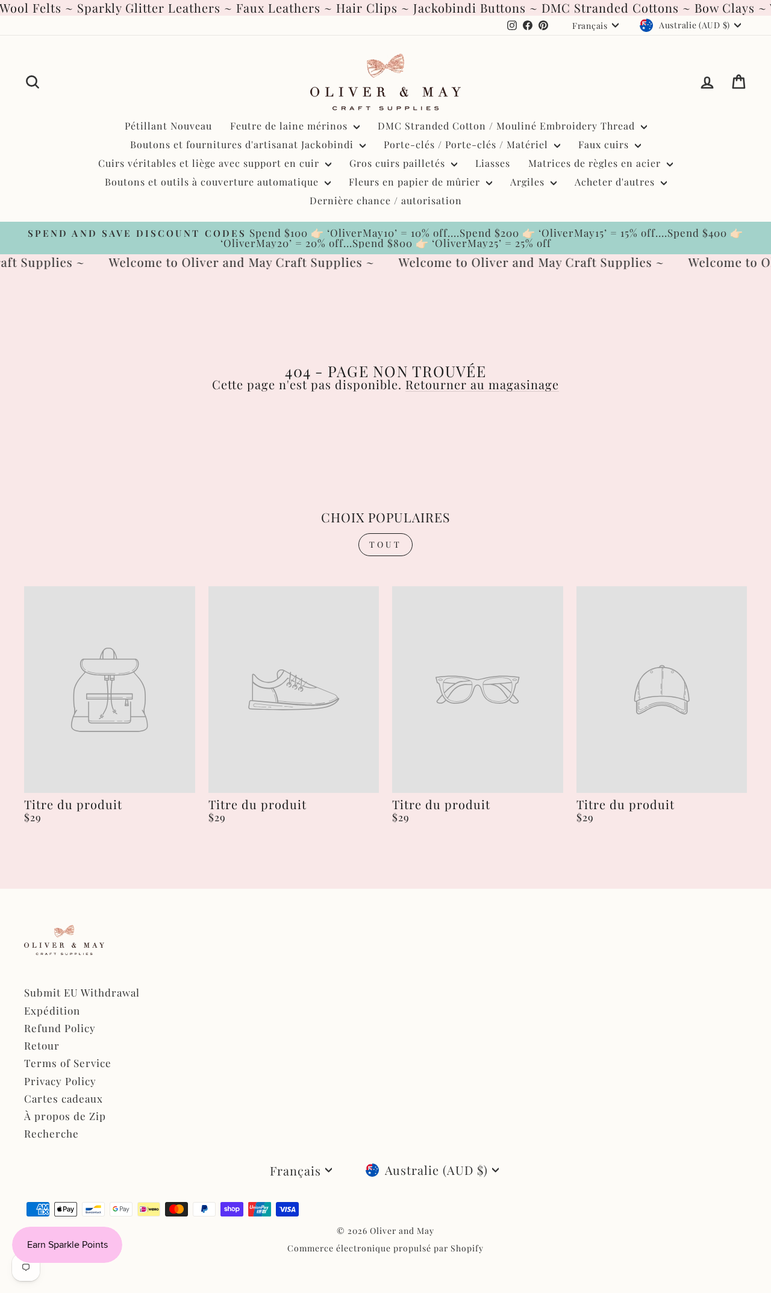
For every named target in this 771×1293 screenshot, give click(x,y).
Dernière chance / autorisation (386, 200)
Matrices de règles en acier (596, 163)
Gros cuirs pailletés (398, 163)
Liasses (492, 163)
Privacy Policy (60, 1081)
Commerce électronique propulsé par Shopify (385, 1248)
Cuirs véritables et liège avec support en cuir (210, 163)
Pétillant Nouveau (168, 125)
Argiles (529, 181)
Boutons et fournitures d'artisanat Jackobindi (243, 144)
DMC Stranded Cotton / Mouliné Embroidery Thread (508, 125)
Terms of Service (67, 1062)
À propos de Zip (65, 1115)
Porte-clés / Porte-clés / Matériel (467, 144)
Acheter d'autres (616, 181)
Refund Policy (60, 1028)
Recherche (51, 1133)
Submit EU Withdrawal (82, 992)
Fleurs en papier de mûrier (416, 181)
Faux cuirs (605, 144)
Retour (42, 1045)
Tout (385, 544)
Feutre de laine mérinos (290, 125)
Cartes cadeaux (63, 1098)
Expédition (52, 1010)
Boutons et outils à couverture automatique (213, 181)
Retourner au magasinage (482, 384)
